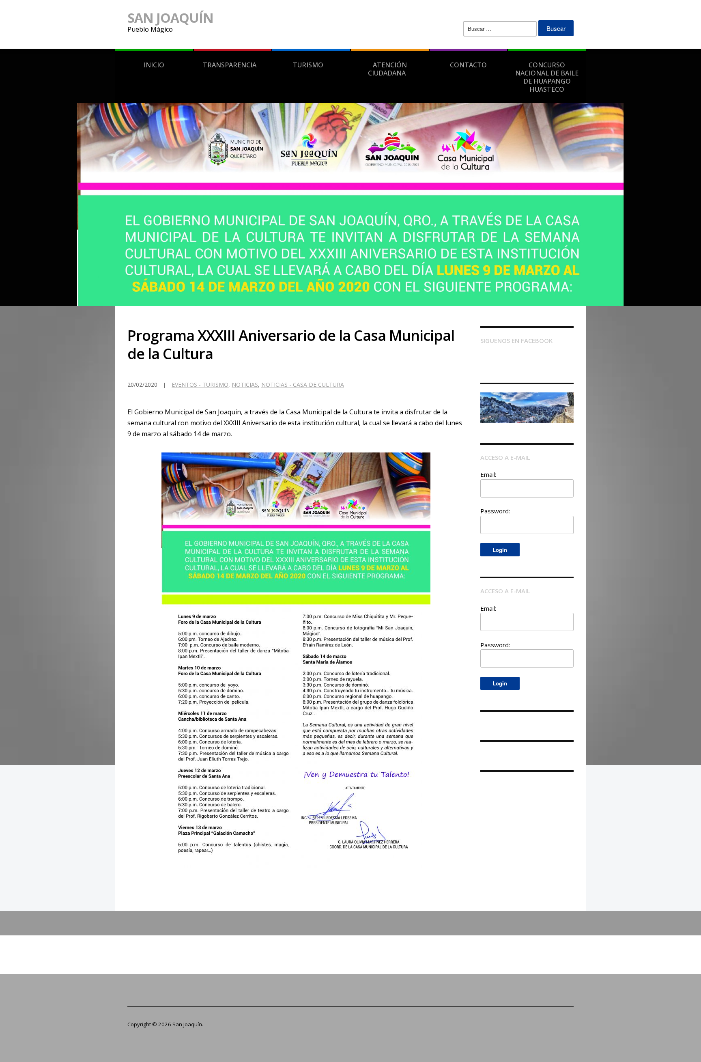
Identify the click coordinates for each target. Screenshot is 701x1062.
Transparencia (229, 64)
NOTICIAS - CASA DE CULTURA (302, 384)
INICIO (154, 64)
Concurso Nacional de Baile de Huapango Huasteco (546, 77)
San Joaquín (170, 17)
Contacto (468, 64)
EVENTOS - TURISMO (200, 384)
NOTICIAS (245, 384)
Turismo (308, 64)
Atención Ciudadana (387, 69)
